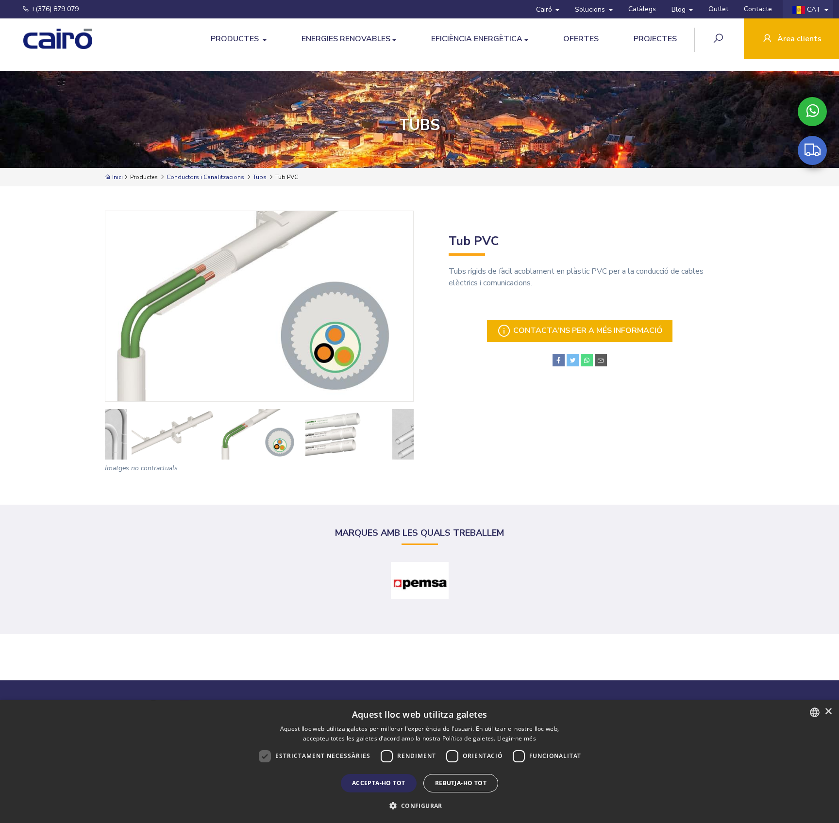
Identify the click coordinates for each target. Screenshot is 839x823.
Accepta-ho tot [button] (378, 783)
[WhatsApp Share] (587, 360)
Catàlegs (642, 9)
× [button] (828, 711)
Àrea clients (798, 38)
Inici (117, 177)
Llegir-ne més (516, 738)
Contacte (758, 9)
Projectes (655, 38)
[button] (419, 805)
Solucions (591, 9)
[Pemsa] (419, 580)
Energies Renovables (346, 38)
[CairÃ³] (48, 39)
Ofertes (581, 38)
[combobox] (815, 712)
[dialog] (419, 761)
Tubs (260, 177)
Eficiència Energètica (476, 38)
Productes (236, 38)
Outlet (718, 9)
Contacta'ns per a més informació (587, 330)
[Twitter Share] (573, 360)
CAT (813, 9)
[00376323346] (812, 111)
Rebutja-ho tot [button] (461, 783)
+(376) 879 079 (54, 9)
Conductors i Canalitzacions (205, 177)
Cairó (545, 9)
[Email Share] (601, 360)
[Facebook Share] (559, 360)
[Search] (719, 39)
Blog (679, 9)
